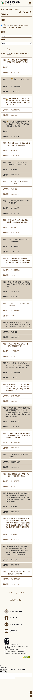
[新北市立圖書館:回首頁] (10, 3)
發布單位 (5, 67)
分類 (3, 20)
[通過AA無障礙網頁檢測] (26, 657)
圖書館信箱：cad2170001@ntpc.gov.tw (15, 653)
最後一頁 (23, 592)
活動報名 (5, 25)
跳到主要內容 (4, 1)
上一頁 (11, 592)
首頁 (2, 9)
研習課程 (20, 25)
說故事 (26, 25)
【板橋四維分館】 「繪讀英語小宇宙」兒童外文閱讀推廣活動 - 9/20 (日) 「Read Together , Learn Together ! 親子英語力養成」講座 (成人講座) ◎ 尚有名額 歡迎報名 (18, 412)
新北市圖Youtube (16, 624)
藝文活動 (11, 28)
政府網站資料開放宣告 (10, 651)
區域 (3, 32)
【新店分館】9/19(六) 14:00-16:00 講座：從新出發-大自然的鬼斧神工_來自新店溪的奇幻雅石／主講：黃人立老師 (18, 325)
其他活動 (18, 28)
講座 (11, 25)
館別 (3, 39)
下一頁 (21, 592)
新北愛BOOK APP (16, 611)
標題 (4, 60)
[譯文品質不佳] (4, 672)
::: (0, 1)
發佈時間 (5, 72)
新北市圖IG (13, 631)
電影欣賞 (5, 28)
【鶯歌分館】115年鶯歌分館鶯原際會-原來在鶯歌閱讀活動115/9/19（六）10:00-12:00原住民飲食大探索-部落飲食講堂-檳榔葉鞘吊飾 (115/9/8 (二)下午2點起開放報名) (18, 497)
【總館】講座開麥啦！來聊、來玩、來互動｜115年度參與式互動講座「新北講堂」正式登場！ (17, 124)
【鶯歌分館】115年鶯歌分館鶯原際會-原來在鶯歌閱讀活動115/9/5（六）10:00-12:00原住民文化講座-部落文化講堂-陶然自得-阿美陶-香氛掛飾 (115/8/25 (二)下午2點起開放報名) (18, 550)
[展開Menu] (30, 3)
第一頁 (9, 592)
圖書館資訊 (9, 9)
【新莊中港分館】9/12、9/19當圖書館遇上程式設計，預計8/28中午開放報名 (18, 284)
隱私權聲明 (21, 651)
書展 (15, 25)
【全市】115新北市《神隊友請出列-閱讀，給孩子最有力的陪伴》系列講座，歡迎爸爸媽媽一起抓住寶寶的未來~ (18, 365)
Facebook (13, 618)
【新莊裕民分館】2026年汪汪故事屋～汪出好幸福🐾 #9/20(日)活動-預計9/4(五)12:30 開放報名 (18, 435)
